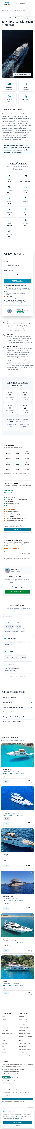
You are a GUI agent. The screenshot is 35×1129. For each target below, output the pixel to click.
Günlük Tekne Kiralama (25, 1033)
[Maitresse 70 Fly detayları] (17, 882)
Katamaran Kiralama (24, 1027)
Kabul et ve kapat (17, 1122)
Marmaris (4, 1025)
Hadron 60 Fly (7, 769)
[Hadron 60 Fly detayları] (17, 755)
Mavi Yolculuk (5, 1027)
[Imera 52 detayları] (17, 798)
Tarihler (6, 261)
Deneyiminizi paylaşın (25, 1055)
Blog (3, 1046)
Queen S (5, 939)
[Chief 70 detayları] (17, 840)
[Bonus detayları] (17, 967)
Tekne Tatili (5, 1030)
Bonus (5, 981)
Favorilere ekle (19, 18)
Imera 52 (5, 812)
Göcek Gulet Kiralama (25, 1022)
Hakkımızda (5, 1043)
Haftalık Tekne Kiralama (25, 1036)
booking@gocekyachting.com (10, 1080)
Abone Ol (17, 1099)
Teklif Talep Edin (17, 281)
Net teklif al (17, 529)
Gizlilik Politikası (17, 1118)
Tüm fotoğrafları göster (23, 74)
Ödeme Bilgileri (23, 1052)
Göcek (3, 1016)
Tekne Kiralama (23, 1016)
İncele (5, 781)
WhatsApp (20, 312)
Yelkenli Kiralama (23, 1030)
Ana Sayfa (4, 10)
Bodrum (4, 1022)
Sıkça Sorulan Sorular (24, 1043)
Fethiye (4, 1019)
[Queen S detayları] (17, 925)
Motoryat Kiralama (24, 1025)
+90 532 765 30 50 (17, 1077)
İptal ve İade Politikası (25, 1049)
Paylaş (30, 18)
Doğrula (23, 303)
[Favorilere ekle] (32, 745)
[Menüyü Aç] (32, 3)
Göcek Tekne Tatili (7, 1033)
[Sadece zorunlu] (31, 1111)
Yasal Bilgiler (22, 1046)
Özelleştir (17, 1125)
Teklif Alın (4, 1049)
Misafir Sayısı (8, 270)
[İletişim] (28, 3)
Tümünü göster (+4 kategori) (17, 676)
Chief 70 (5, 854)
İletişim (4, 1052)
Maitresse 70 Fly (8, 896)
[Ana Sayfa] (6, 3)
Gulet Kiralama (23, 1019)
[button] (17, 54)
